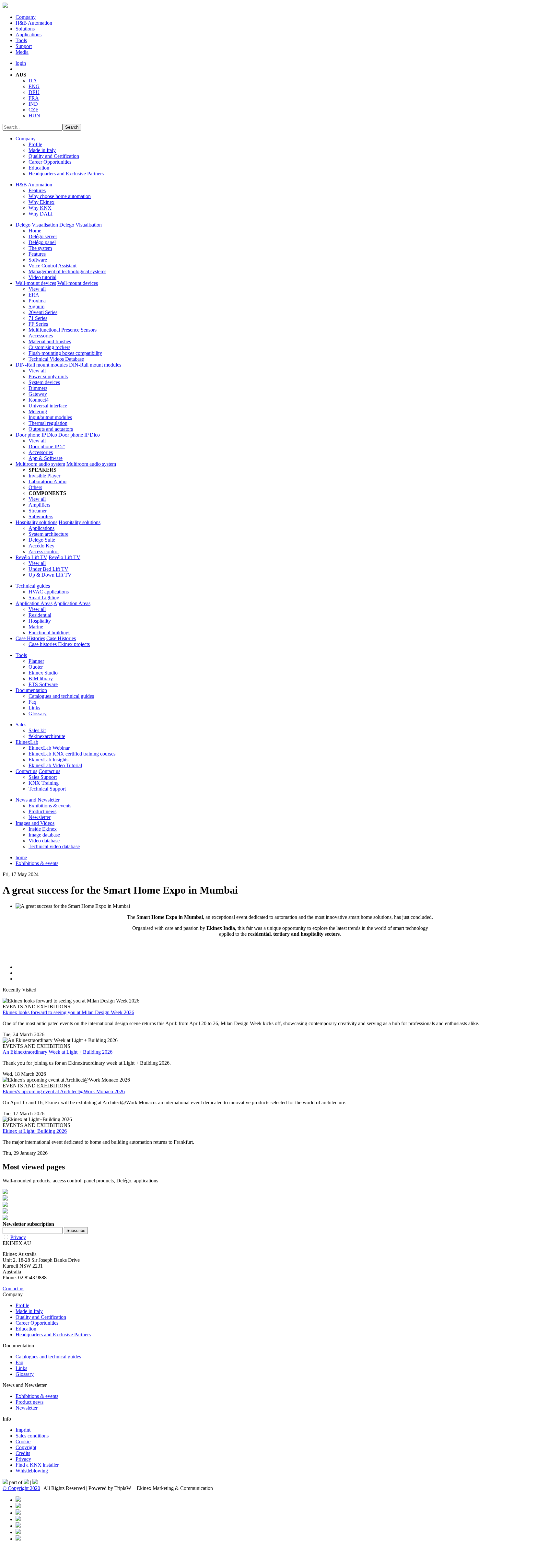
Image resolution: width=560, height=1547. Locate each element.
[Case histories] (280, 1218)
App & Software (46, 458)
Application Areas (34, 603)
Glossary (38, 713)
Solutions (25, 28)
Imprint (23, 1430)
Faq (32, 702)
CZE (34, 109)
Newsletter (40, 817)
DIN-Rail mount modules (42, 365)
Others (35, 487)
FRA (34, 98)
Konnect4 (39, 400)
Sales (21, 724)
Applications (28, 34)
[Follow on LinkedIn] (18, 1513)
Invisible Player (44, 475)
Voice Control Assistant (52, 265)
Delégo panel (42, 242)
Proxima (37, 300)
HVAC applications (49, 591)
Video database (44, 840)
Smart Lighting (44, 597)
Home (35, 230)
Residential (40, 615)
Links (34, 707)
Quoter (36, 667)
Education (39, 167)
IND (33, 104)
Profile (35, 144)
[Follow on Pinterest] (18, 1506)
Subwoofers (41, 516)
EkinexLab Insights (48, 759)
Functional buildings (49, 632)
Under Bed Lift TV (48, 569)
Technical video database (54, 846)
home (21, 857)
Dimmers (38, 388)
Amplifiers (39, 505)
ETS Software (43, 684)
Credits (23, 1453)
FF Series (38, 324)
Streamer (38, 510)
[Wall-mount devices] (280, 1192)
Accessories (41, 335)
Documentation (31, 690)
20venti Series (43, 312)
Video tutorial (42, 277)
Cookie (23, 1441)
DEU (34, 92)
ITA (33, 80)
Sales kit (37, 730)
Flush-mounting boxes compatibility (65, 353)
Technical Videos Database (56, 359)
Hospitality (40, 621)
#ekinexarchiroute (47, 736)
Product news (42, 811)
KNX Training (44, 783)
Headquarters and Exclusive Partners (66, 173)
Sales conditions (32, 1435)
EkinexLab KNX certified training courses (72, 753)
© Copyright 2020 (21, 1488)
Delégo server (43, 236)
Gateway (38, 394)
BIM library (41, 678)
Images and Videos (35, 823)
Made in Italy (42, 150)
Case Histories (30, 638)
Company (26, 17)
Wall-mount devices (36, 283)
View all (37, 289)
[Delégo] (280, 1205)
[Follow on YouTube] (18, 1526)
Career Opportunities (50, 162)
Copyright (26, 1447)
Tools (21, 40)
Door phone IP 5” (47, 446)
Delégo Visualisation (37, 225)
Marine (36, 626)
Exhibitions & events (50, 805)
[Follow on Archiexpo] (18, 1538)
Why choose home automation (60, 196)
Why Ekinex (41, 202)
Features (37, 190)
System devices (44, 382)
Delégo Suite (42, 540)
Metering (38, 411)
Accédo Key (41, 545)
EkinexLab (27, 742)
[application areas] (280, 1211)
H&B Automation (34, 23)
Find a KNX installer (37, 1465)
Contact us (26, 771)
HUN (34, 115)
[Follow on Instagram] (18, 1519)
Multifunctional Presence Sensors (63, 330)
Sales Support (43, 777)
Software (38, 260)
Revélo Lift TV (31, 557)
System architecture (48, 534)
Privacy (18, 1237)
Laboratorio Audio (47, 481)
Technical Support (47, 788)
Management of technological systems (67, 271)
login (21, 63)
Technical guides (33, 586)
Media (22, 52)
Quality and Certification (54, 156)
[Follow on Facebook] (18, 1500)
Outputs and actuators (51, 429)
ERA (34, 295)
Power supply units (48, 376)
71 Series (38, 318)
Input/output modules (50, 417)
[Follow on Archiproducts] (18, 1532)
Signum (36, 306)
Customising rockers (49, 347)
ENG (34, 86)
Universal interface (48, 405)
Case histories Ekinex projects (59, 644)
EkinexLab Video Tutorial (55, 765)
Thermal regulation (48, 423)
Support (24, 46)
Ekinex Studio (43, 672)
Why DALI (40, 214)
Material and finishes (50, 341)
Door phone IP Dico (36, 435)
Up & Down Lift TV (50, 575)
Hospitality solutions (36, 522)
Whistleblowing (32, 1470)
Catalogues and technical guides (61, 696)
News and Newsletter (38, 800)
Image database (44, 835)
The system (40, 248)
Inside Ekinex (43, 829)
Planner (36, 661)
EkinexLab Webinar (49, 748)
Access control (44, 551)
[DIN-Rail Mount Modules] (280, 1198)
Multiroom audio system (40, 464)
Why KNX (40, 208)
